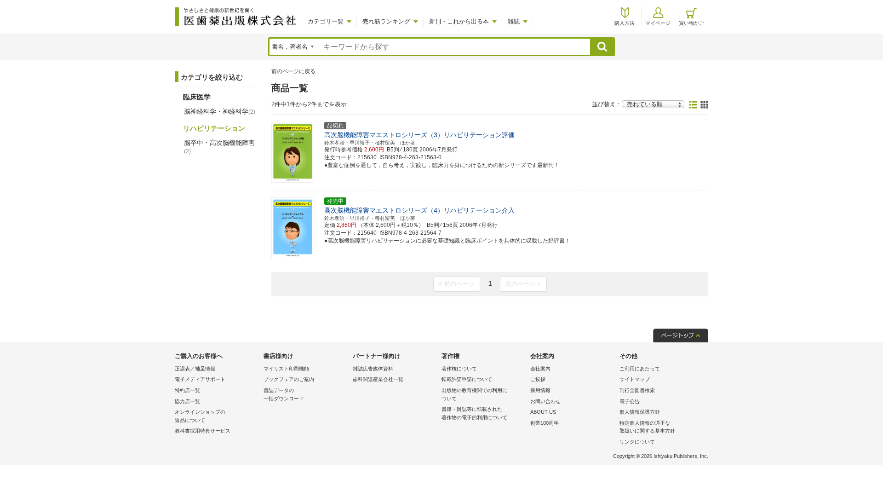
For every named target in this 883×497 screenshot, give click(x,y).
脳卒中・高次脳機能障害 (219, 147)
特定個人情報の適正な (647, 427)
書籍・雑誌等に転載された (474, 413)
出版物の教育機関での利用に (474, 394)
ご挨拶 (537, 379)
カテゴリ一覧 (326, 21)
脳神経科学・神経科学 (219, 111)
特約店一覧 (187, 390)
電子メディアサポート (200, 379)
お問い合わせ (545, 401)
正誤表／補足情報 (195, 368)
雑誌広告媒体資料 (373, 368)
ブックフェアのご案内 (289, 379)
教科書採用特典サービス (202, 430)
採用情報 (540, 390)
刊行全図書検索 (637, 390)
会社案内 (540, 368)
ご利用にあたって (639, 368)
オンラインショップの (200, 416)
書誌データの (284, 394)
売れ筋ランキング (386, 21)
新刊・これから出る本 (459, 21)
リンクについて (637, 442)
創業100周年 (544, 423)
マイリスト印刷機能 (286, 368)
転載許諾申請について (467, 379)
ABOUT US (543, 412)
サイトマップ (634, 379)
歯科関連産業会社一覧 (378, 379)
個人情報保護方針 (639, 412)
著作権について (459, 368)
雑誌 (514, 21)
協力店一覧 (187, 401)
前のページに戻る (293, 71)
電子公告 (629, 401)
